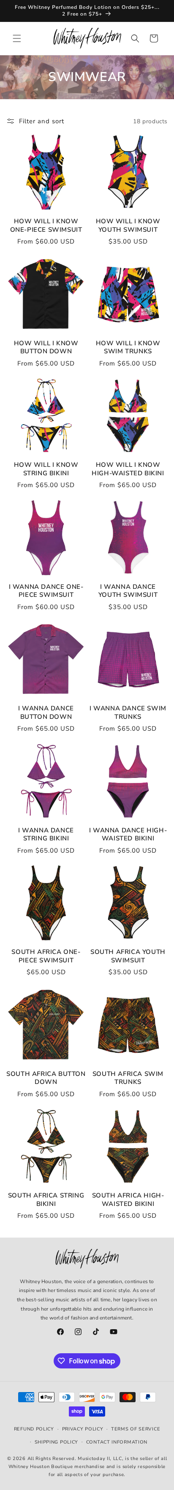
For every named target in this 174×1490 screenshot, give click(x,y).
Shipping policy (57, 1442)
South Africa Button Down (45, 1078)
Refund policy (34, 1429)
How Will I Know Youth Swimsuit (128, 225)
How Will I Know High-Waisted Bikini (128, 469)
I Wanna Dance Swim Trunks (128, 712)
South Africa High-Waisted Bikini (128, 1200)
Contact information (116, 1442)
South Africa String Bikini (46, 1200)
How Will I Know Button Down (46, 347)
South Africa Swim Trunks (127, 1078)
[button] (17, 38)
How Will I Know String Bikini (46, 469)
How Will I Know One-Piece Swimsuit (46, 225)
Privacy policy (82, 1429)
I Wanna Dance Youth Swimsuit (128, 591)
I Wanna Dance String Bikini (46, 834)
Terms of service (135, 1429)
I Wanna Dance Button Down (46, 712)
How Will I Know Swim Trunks (128, 347)
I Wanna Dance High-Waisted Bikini (128, 834)
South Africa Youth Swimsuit (128, 956)
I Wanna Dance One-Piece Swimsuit (46, 591)
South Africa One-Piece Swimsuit (45, 956)
